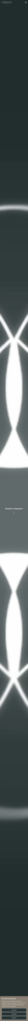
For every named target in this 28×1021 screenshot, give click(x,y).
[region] (14, 1008)
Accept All (14, 1010)
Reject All (14, 1017)
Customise (14, 1014)
